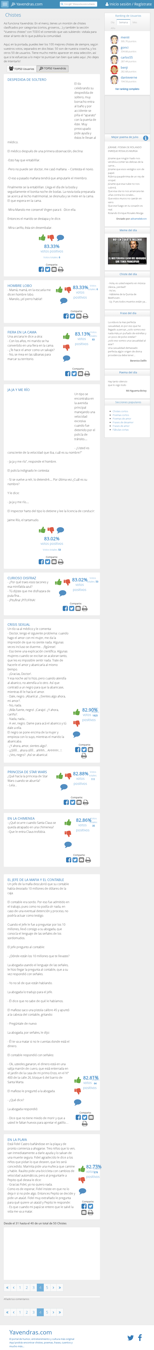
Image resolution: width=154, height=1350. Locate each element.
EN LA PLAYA (17, 1139)
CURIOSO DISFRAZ (22, 578)
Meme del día (128, 230)
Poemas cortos (121, 415)
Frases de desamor (123, 422)
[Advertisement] (39, 109)
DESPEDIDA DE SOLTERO (27, 79)
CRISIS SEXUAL (19, 624)
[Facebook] (42, 270)
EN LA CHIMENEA (21, 818)
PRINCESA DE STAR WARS (27, 772)
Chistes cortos (120, 411)
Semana (123, 22)
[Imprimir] (61, 270)
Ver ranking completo (127, 89)
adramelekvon (139, 218)
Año (113, 28)
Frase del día (128, 313)
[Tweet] (48, 270)
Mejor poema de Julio (124, 137)
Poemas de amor (122, 418)
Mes (135, 22)
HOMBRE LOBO (20, 285)
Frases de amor (121, 426)
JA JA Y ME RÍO (19, 389)
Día (112, 22)
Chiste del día (128, 274)
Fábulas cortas (121, 429)
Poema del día (128, 372)
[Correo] (54, 270)
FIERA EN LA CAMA (22, 332)
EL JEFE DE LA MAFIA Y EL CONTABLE (36, 879)
